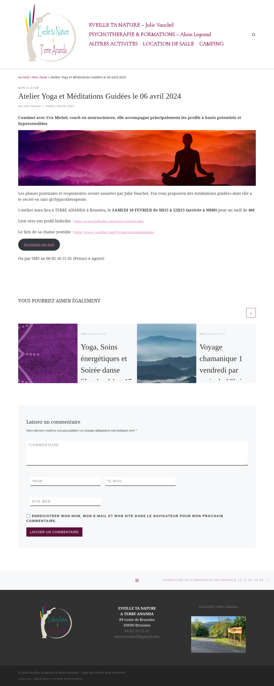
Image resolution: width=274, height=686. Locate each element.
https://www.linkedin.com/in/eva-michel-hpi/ (109, 221)
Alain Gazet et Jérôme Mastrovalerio (58, 678)
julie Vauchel (32, 106)
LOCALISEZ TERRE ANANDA (218, 607)
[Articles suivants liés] (251, 313)
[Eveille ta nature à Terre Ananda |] (50, 33)
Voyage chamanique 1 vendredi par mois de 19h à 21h (221, 370)
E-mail (115, 481)
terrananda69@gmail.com (137, 636)
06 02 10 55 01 (137, 630)
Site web (41, 501)
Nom (37, 481)
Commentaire (43, 445)
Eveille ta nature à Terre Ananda (53, 672)
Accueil (23, 77)
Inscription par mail (39, 244)
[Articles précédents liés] (240, 313)
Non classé (39, 77)
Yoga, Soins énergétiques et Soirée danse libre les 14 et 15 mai (106, 370)
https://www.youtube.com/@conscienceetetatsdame (114, 232)
